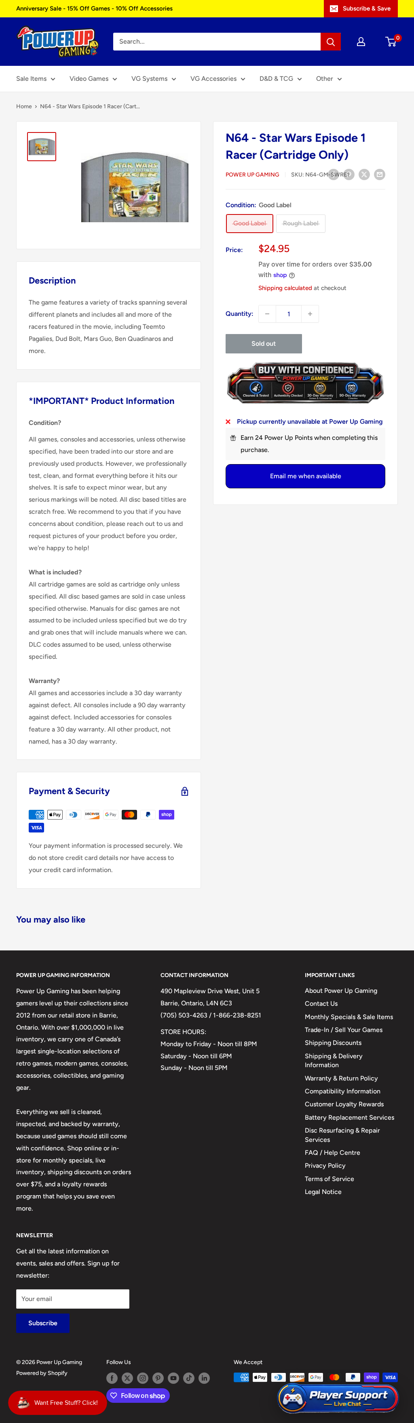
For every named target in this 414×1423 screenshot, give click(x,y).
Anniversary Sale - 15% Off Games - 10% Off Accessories (94, 8)
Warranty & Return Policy (341, 1078)
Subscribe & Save (367, 8)
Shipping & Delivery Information (334, 1060)
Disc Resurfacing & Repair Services (342, 1135)
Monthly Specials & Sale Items (349, 1017)
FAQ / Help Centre (332, 1152)
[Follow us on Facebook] (112, 1378)
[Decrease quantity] (267, 313)
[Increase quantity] (310, 313)
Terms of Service (329, 1179)
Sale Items (31, 78)
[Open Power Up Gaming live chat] (338, 1398)
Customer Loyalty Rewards (344, 1104)
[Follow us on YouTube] (173, 1378)
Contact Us (321, 1003)
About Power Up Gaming (341, 990)
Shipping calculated (285, 288)
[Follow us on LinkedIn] (204, 1378)
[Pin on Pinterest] (349, 174)
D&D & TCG (276, 78)
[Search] (331, 41)
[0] (391, 41)
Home (24, 106)
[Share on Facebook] (333, 174)
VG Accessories (213, 78)
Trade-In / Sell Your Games (343, 1030)
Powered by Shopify (42, 1373)
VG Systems (149, 78)
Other (324, 78)
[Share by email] (379, 174)
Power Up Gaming (252, 174)
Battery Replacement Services (349, 1117)
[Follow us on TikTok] (188, 1378)
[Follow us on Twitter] (127, 1378)
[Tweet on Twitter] (364, 174)
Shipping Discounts (333, 1043)
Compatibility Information (342, 1091)
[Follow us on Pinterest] (158, 1378)
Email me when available (305, 476)
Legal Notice (323, 1192)
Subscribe (42, 1323)
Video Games (89, 78)
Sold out (263, 343)
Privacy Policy (325, 1165)
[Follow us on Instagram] (142, 1378)
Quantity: (239, 313)
